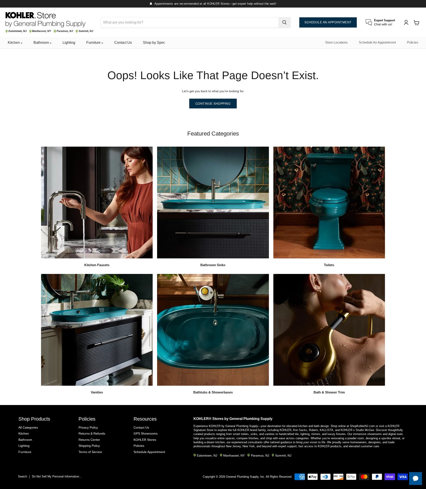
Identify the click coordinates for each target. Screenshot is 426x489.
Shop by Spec (154, 42)
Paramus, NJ (65, 31)
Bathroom (42, 42)
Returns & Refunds (92, 433)
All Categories (28, 427)
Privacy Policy (88, 427)
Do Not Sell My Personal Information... (57, 476)
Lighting (69, 42)
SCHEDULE (328, 22)
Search (22, 476)
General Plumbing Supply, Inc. (245, 476)
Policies (412, 42)
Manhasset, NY (41, 31)
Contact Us (123, 42)
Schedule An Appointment (377, 42)
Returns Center (89, 439)
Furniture (93, 42)
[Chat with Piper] (415, 478)
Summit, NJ (86, 31)
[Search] (284, 22)
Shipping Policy (89, 445)
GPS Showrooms (146, 433)
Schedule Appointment (149, 452)
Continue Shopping (213, 103)
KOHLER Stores (145, 439)
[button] (391, 460)
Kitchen (14, 42)
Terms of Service (90, 452)
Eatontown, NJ (17, 31)
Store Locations (336, 42)
